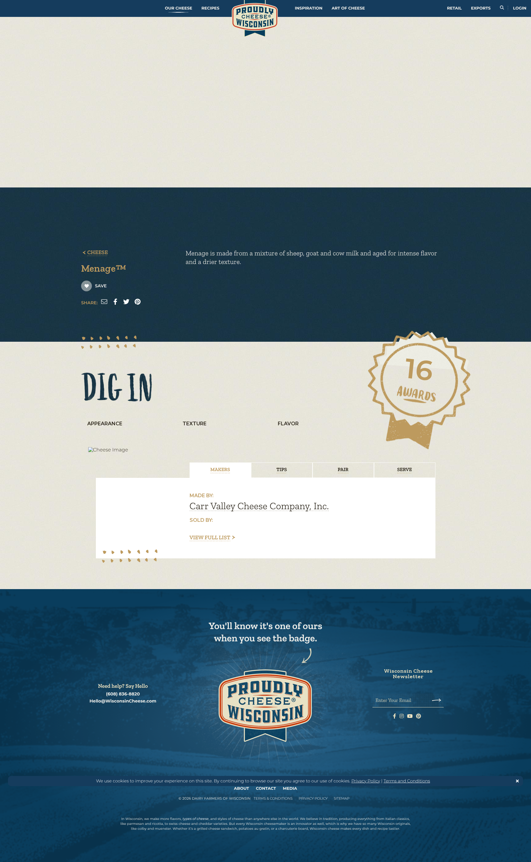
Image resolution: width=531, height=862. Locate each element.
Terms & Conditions (273, 798)
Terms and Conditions (407, 781)
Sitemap (341, 798)
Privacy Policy (365, 781)
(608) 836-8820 (123, 694)
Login (519, 8)
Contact (266, 788)
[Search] (502, 8)
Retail (454, 8)
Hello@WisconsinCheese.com (122, 701)
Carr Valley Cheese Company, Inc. (259, 506)
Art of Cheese (348, 8)
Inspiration (309, 8)
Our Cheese (178, 8)
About (241, 788)
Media (290, 788)
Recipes (210, 8)
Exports (481, 8)
